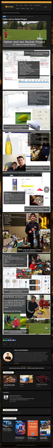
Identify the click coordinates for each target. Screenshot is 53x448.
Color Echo (22, 384)
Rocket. (15, 16)
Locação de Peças (37, 5)
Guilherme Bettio (9, 431)
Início (17, 5)
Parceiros (17, 8)
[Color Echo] (26, 378)
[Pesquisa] (44, 7)
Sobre (32, 8)
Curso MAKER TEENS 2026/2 (44, 437)
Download (23, 8)
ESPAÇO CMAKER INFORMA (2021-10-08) (17, 368)
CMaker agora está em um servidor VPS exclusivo (20, 437)
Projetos (31, 5)
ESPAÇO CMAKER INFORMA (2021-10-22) (35, 368)
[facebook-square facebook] (47, 2)
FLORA (5, 383)
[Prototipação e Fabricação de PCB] (42, 378)
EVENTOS (33, 421)
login (10, 413)
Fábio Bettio (21, 440)
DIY (8, 16)
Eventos (26, 5)
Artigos (4, 421)
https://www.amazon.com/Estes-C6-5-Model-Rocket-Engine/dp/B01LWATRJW (22, 398)
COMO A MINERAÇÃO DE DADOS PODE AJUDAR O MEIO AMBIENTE (9, 385)
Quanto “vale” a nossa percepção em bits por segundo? (7, 429)
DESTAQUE (7, 421)
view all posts (16, 363)
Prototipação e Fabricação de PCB (42, 384)
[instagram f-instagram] (46, 2)
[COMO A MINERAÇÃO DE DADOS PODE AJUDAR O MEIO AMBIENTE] (10, 378)
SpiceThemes (34, 445)
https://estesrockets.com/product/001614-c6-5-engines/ (19, 399)
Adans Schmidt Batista (20, 16)
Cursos (21, 5)
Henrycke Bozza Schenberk (40, 383)
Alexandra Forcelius (23, 383)
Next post (28, 366)
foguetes (10, 16)
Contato (27, 8)
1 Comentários (31, 16)
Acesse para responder (12, 401)
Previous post (24, 366)
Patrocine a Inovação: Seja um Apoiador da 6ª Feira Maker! (32, 437)
